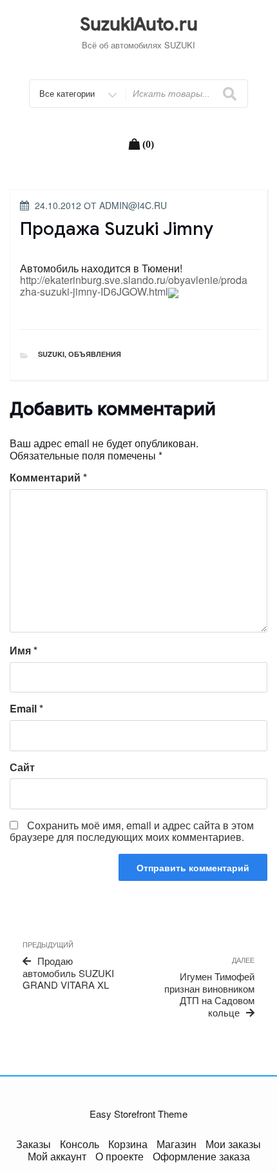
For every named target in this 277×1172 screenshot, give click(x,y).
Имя (23, 650)
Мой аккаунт (57, 1156)
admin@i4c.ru (133, 205)
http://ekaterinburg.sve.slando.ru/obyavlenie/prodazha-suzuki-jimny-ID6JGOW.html (133, 285)
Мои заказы (233, 1144)
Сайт (22, 767)
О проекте (119, 1156)
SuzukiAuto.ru (139, 24)
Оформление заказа (201, 1156)
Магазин (176, 1144)
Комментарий (48, 477)
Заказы (33, 1144)
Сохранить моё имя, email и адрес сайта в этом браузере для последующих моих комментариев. (132, 831)
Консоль (79, 1144)
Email (26, 708)
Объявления (94, 354)
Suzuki (51, 354)
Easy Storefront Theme (138, 1113)
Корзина (128, 1144)
